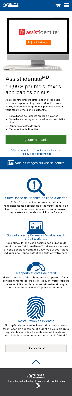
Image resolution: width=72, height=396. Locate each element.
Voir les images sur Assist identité (39, 163)
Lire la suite (35, 348)
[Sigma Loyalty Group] (11, 4)
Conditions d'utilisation (47, 150)
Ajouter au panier (36, 140)
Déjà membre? (19, 150)
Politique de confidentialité (36, 153)
